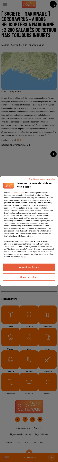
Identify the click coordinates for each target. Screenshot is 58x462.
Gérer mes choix (29, 277)
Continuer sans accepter (42, 179)
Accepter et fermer (29, 267)
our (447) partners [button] (17, 192)
